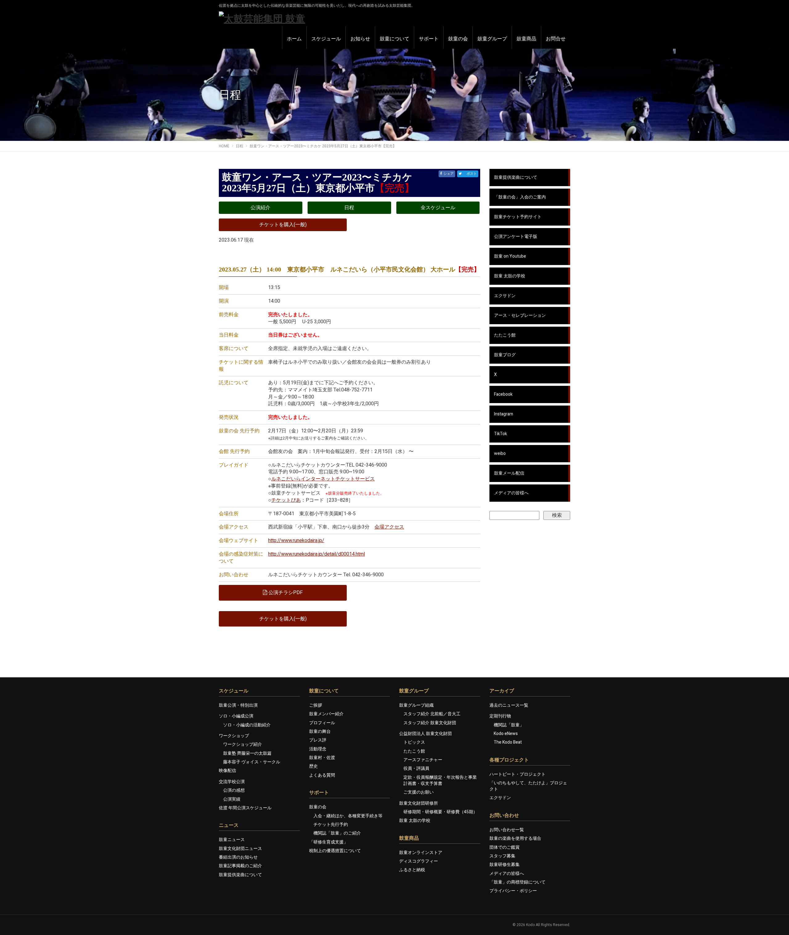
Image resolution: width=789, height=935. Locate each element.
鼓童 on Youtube (510, 256)
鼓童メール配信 (509, 473)
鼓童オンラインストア (420, 852)
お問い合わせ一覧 (506, 830)
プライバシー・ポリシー (513, 891)
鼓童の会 (317, 807)
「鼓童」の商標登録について (517, 882)
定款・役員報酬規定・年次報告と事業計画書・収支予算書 (440, 780)
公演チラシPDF (285, 592)
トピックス (414, 742)
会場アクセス (389, 527)
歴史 (313, 766)
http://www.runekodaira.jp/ (296, 540)
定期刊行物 (500, 716)
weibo (500, 453)
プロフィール (322, 723)
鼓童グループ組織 (416, 705)
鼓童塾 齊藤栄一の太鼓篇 (247, 753)
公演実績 (231, 799)
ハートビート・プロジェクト (517, 774)
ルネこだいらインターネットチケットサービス (323, 479)
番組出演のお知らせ (238, 857)
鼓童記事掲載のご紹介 (240, 866)
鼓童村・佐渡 (322, 757)
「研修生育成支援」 (328, 842)
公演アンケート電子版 (515, 236)
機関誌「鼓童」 (509, 725)
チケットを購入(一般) (283, 224)
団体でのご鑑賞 (504, 847)
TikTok (500, 434)
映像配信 (227, 770)
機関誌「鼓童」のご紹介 (337, 833)
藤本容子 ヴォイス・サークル (251, 762)
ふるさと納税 (412, 870)
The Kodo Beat (508, 742)
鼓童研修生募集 (504, 864)
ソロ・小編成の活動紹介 (247, 725)
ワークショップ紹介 (242, 744)
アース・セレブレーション (520, 315)
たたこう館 (505, 335)
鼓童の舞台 (320, 731)
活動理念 (317, 749)
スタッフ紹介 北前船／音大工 (431, 714)
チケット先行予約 (330, 824)
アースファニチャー (422, 760)
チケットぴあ (286, 500)
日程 (349, 207)
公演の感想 (234, 790)
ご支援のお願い (418, 792)
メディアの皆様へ (511, 493)
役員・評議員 (416, 768)
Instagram (503, 414)
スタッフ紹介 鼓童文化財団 (429, 723)
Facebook (503, 394)
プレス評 (317, 740)
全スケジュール (438, 207)
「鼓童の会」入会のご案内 (520, 197)
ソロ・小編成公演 (236, 716)
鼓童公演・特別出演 (238, 705)
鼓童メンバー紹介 (326, 714)
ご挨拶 (315, 705)
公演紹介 (260, 207)
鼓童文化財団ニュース (240, 848)
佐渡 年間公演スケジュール (245, 808)
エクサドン (505, 295)
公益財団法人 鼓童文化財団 (425, 733)
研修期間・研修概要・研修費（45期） (440, 812)
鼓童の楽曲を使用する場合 (515, 838)
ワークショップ (234, 736)
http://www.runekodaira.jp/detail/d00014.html (316, 554)
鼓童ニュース (232, 839)
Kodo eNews (506, 733)
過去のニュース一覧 (508, 705)
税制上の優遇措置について (335, 850)
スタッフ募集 (502, 856)
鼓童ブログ (505, 355)
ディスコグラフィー (418, 861)
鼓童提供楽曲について (515, 177)
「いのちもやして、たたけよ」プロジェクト (528, 786)
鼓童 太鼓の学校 (509, 276)
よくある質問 (322, 775)
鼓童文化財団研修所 (418, 803)
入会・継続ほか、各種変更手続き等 (347, 816)
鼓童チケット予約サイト (518, 217)
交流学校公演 (232, 781)
